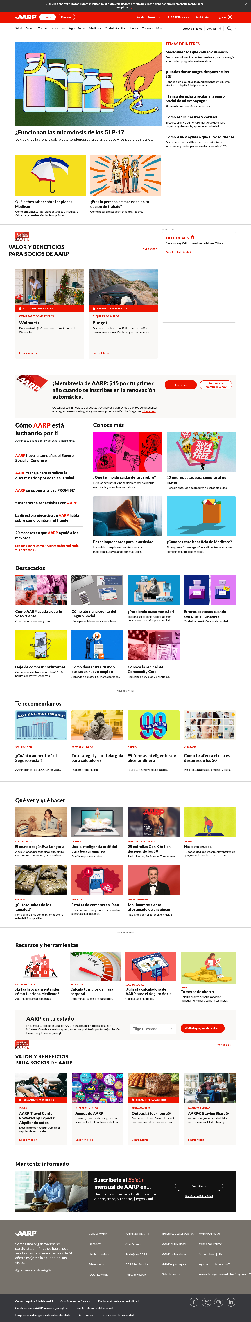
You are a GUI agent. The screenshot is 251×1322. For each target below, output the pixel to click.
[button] (229, 29)
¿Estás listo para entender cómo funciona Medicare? (37, 991)
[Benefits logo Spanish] (24, 241)
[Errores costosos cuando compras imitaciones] (210, 590)
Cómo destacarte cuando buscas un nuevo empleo (93, 669)
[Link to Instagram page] (218, 1302)
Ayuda (140, 17)
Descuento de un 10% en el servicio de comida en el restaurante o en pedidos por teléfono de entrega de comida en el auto (154, 1120)
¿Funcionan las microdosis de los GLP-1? (69, 132)
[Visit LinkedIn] (231, 1302)
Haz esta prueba (198, 846)
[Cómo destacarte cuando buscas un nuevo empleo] (97, 645)
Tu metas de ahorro (197, 991)
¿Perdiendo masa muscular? (151, 611)
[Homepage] (26, 17)
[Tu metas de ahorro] (208, 968)
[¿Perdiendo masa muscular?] (154, 590)
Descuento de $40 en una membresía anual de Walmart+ (47, 330)
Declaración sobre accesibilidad (118, 1301)
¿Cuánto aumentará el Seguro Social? (36, 758)
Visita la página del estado (202, 1028)
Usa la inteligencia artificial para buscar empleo (94, 848)
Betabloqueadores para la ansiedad (123, 542)
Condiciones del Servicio (75, 1301)
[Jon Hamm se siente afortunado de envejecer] (154, 880)
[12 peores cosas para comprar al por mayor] (201, 452)
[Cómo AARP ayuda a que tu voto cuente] (41, 590)
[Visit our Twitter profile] (206, 1302)
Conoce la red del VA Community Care (146, 669)
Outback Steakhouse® (151, 1113)
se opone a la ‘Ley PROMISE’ (45, 490)
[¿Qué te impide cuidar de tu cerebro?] (127, 452)
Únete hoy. (149, 411)
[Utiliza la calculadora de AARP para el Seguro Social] (151, 966)
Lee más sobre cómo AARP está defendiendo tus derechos (47, 547)
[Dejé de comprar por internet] (41, 645)
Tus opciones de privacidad (117, 1315)
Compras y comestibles (36, 316)
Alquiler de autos (106, 316)
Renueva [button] (66, 17)
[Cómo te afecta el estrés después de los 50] (210, 725)
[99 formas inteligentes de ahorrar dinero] (154, 725)
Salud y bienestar (199, 1108)
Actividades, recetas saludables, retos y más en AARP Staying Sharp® (208, 1120)
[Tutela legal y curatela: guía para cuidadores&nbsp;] (97, 725)
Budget (100, 322)
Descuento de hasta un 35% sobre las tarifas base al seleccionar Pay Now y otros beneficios (122, 330)
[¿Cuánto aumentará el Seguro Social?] (41, 725)
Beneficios (154, 17)
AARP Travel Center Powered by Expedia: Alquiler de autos (37, 1118)
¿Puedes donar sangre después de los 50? (197, 74)
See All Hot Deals (177, 252)
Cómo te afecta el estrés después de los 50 (207, 758)
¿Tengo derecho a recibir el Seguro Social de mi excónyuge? (195, 98)
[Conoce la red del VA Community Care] (154, 645)
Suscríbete (199, 1186)
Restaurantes (141, 1108)
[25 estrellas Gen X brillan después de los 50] (154, 822)
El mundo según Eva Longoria (39, 846)
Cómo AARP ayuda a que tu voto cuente (200, 137)
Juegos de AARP (89, 1113)
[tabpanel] (209, 28)
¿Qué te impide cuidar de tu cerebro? (124, 477)
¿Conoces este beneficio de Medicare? (199, 542)
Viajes (23, 1108)
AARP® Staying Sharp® (208, 1113)
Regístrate (202, 17)
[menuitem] (18, 30)
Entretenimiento (86, 1108)
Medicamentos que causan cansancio (197, 52)
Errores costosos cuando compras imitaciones (205, 613)
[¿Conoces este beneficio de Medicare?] (201, 516)
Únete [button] (47, 17)
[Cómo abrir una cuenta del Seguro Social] (97, 590)
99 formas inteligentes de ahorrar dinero (152, 758)
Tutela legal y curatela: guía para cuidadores (97, 758)
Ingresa (221, 17)
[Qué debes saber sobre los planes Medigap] (50, 175)
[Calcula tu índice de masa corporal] (95, 966)
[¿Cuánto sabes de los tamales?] (41, 880)
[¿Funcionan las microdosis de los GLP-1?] (88, 84)
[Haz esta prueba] (210, 822)
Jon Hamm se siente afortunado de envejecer (149, 907)
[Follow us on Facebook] (194, 1302)
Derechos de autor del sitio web (94, 1308)
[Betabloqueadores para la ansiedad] (127, 516)
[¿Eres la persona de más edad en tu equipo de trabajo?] (125, 175)
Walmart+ (29, 322)
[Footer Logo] (44, 1233)
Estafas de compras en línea (95, 905)
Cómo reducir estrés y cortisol (191, 117)
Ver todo (149, 248)
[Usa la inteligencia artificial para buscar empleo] (97, 822)
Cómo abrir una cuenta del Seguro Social (93, 613)
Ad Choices (85, 1315)
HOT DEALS (177, 238)
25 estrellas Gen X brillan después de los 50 (149, 848)
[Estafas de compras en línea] (97, 880)
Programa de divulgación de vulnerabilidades (43, 1315)
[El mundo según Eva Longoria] (41, 822)
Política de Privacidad (199, 1196)
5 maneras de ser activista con (46, 503)
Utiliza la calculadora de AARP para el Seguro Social (149, 991)
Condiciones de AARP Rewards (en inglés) (41, 1308)
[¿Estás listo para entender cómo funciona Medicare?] (40, 966)
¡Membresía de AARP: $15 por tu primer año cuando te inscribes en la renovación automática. (103, 390)
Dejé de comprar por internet (40, 667)
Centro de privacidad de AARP (34, 1301)
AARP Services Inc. (137, 1264)
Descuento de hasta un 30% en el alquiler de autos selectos (39, 1129)
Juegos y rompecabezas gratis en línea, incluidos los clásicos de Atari (97, 1120)
